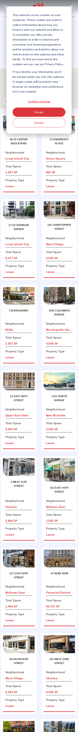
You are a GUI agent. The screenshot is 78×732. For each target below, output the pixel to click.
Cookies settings (39, 101)
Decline (39, 122)
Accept (39, 112)
